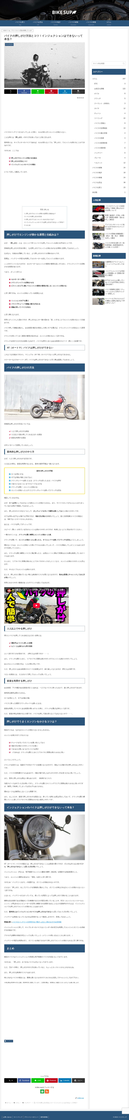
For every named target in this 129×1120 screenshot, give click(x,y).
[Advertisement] (44, 114)
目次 (41, 209)
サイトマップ (18, 1117)
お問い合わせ (7, 1117)
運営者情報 (44, 1117)
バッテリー (9, 1041)
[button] (78, 91)
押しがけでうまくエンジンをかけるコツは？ (40, 219)
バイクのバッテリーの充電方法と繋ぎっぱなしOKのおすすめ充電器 (36, 922)
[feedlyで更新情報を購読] (42, 1091)
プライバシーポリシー (31, 1117)
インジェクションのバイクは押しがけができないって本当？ (45, 222)
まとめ (28, 225)
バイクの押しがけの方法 (34, 216)
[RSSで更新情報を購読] (47, 1091)
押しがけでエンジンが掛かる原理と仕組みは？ (41, 213)
